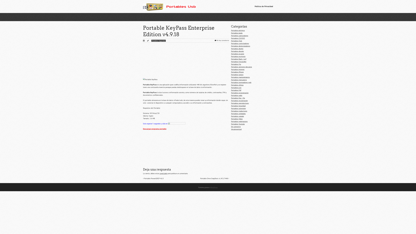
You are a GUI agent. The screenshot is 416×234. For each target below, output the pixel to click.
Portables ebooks (237, 51)
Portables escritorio (238, 56)
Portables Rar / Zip (238, 98)
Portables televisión (238, 108)
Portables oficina (237, 85)
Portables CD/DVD (238, 38)
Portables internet (238, 69)
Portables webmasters (239, 121)
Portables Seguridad (158, 41)
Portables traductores (239, 111)
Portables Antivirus (238, 30)
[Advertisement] (186, 62)
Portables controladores (240, 43)
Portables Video (237, 119)
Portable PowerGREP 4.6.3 (154, 178)
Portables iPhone (237, 72)
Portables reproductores (240, 103)
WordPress (214, 187)
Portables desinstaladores (240, 46)
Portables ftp (236, 64)
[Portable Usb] (169, 6)
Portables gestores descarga (241, 67)
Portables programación (240, 93)
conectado (163, 173)
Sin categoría (236, 127)
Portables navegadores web (241, 82)
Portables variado (237, 116)
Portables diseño (237, 49)
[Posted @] (146, 41)
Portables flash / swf (238, 59)
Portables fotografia (238, 62)
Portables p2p (236, 88)
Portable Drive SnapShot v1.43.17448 (214, 178)
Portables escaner (237, 54)
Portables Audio (237, 33)
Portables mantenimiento (240, 77)
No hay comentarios (223, 40)
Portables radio (236, 95)
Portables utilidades (238, 114)
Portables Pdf (236, 90)
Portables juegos (237, 75)
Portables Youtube (238, 124)
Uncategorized (236, 129)
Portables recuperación (239, 101)
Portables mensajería (239, 80)
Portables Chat (236, 41)
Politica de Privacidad (264, 6)
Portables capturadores (239, 36)
